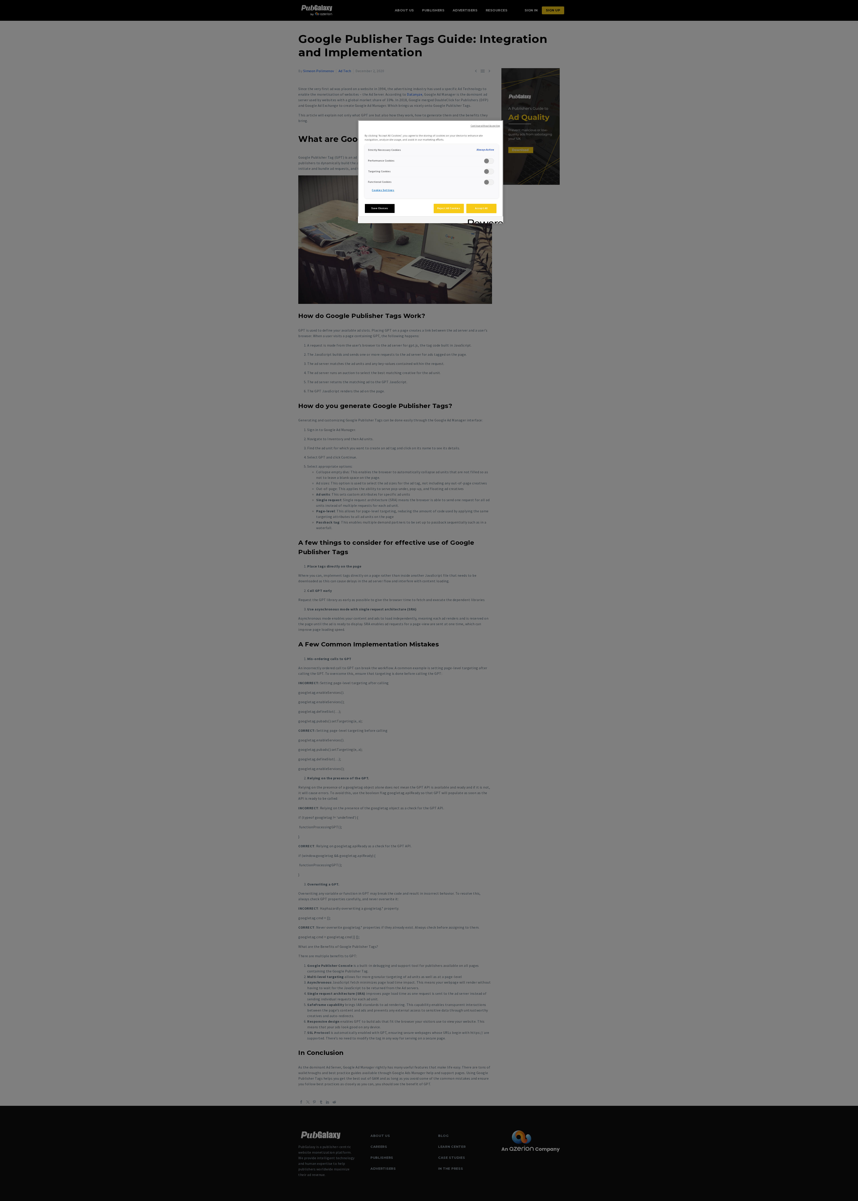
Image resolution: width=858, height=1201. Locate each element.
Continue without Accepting (485, 125)
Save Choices (379, 208)
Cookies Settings (383, 190)
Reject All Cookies (448, 208)
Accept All (481, 208)
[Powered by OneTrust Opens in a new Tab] (484, 220)
